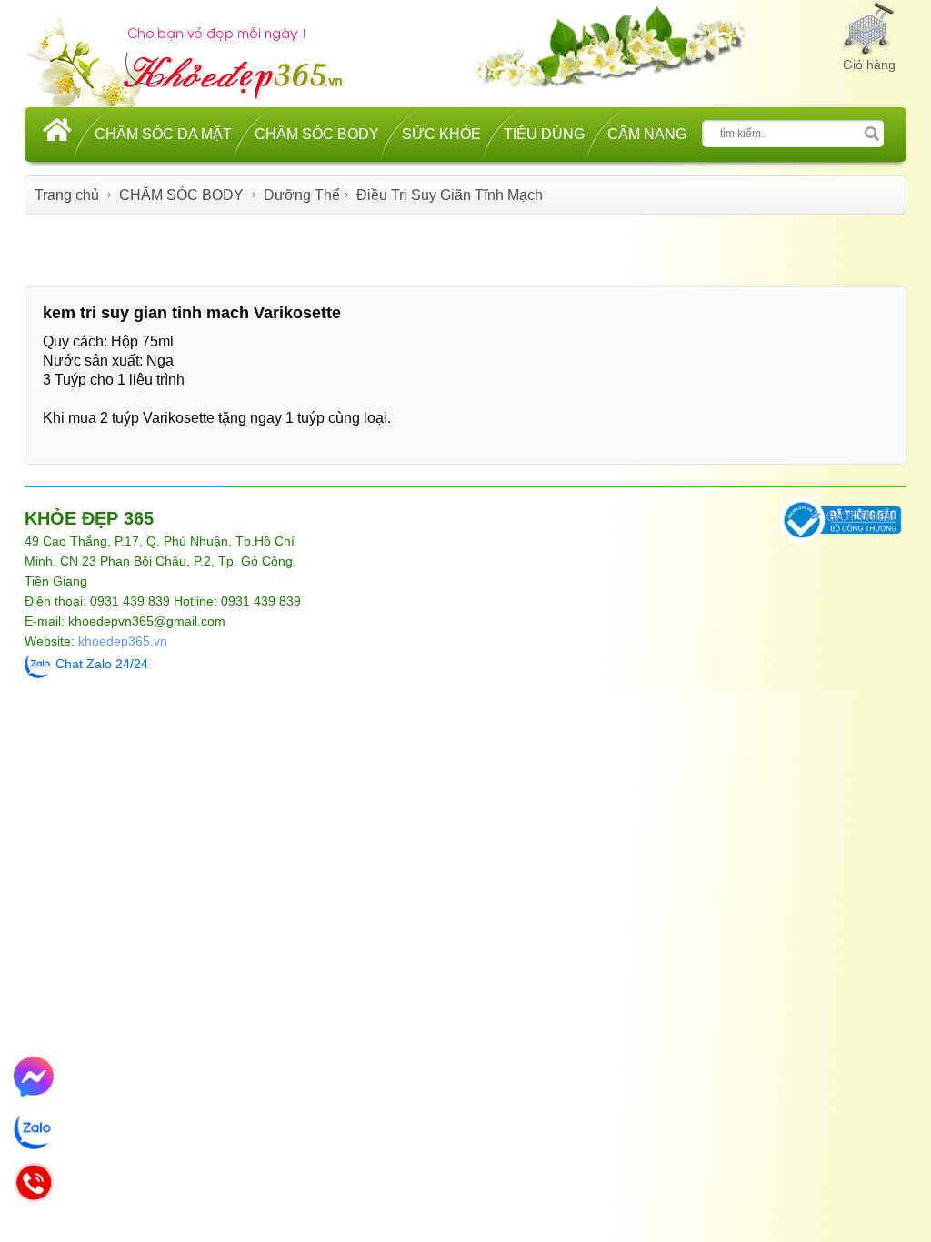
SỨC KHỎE (441, 134)
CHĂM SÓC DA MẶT (163, 134)
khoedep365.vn (122, 641)
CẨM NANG (646, 134)
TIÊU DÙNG (544, 134)
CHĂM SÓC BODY (317, 134)
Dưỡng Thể (302, 195)
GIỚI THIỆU (861, 516)
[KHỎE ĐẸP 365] (197, 60)
